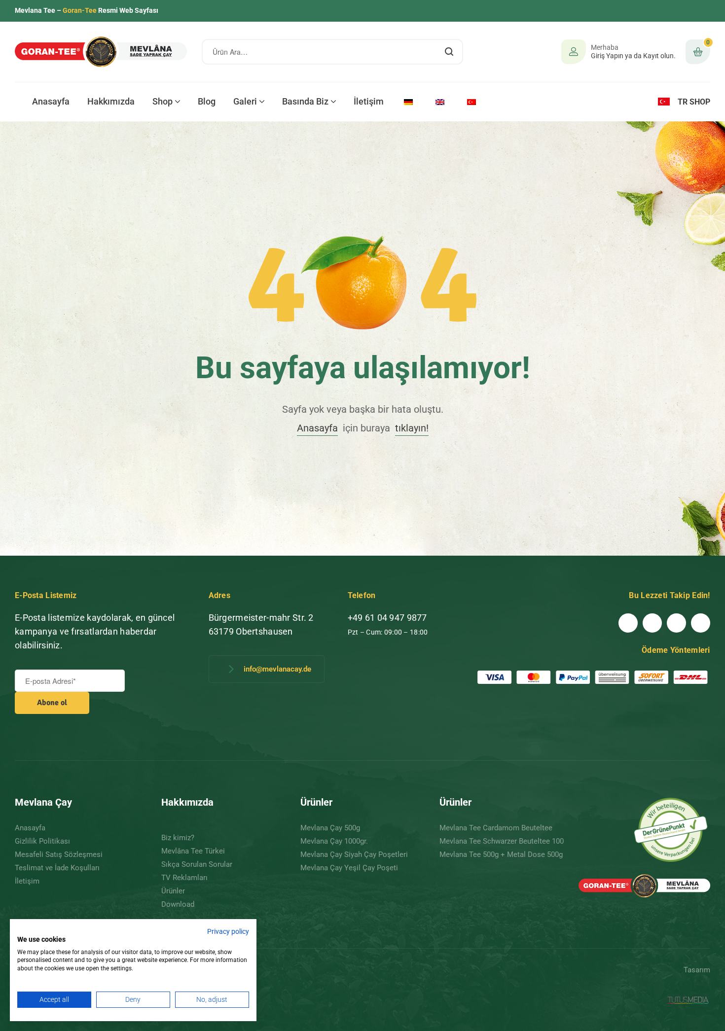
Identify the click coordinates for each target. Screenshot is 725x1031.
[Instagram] (700, 623)
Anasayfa (317, 428)
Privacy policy (228, 931)
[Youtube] (652, 623)
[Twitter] (676, 623)
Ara (449, 52)
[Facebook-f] (628, 623)
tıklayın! (412, 428)
